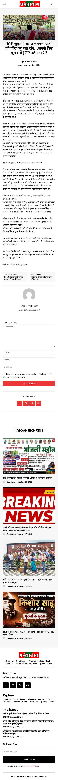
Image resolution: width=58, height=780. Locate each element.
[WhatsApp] (38, 403)
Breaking (16, 56)
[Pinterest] (32, 403)
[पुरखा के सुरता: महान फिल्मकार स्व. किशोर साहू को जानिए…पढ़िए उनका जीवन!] (29, 610)
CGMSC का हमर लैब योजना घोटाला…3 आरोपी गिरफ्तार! (13, 278)
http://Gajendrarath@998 (29, 310)
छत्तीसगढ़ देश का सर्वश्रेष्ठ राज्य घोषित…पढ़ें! (41, 278)
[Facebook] (19, 403)
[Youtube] (28, 685)
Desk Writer (31, 61)
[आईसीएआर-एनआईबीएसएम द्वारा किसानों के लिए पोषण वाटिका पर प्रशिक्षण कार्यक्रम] (29, 558)
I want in (27, 759)
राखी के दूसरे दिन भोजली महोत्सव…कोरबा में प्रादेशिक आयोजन (27, 478)
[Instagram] (13, 685)
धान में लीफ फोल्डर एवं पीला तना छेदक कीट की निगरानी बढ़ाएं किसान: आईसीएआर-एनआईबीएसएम (27, 528)
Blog (29, 56)
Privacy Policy (33, 766)
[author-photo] (4, 481)
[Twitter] (26, 403)
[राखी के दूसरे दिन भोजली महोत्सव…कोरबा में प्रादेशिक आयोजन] (29, 456)
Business (41, 56)
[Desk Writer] (29, 294)
